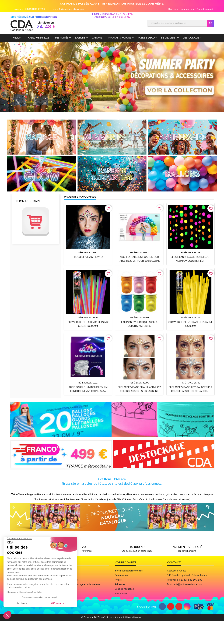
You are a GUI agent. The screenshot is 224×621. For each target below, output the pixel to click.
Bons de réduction (124, 589)
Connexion (185, 9)
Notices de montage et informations (81, 584)
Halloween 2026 (38, 37)
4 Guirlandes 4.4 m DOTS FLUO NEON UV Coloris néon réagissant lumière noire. (190, 260)
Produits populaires (80, 197)
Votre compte (125, 562)
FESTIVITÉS (61, 37)
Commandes (121, 575)
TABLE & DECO (146, 37)
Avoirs (118, 579)
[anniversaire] (182, 136)
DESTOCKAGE (191, 37)
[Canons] (112, 173)
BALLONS (80, 37)
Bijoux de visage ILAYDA (88, 257)
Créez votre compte (204, 9)
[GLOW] (41, 173)
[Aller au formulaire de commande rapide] (35, 221)
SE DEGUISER (168, 37)
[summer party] (112, 136)
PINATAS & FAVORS (119, 37)
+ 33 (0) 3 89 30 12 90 (34, 9)
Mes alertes (121, 593)
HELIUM (17, 37)
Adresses (120, 584)
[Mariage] (41, 136)
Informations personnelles (129, 570)
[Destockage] (164, 454)
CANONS (97, 37)
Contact (174, 562)
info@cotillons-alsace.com (70, 9)
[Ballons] (182, 173)
